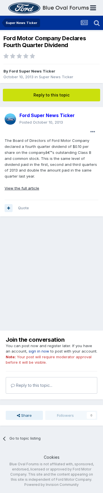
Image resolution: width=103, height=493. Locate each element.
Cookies (52, 457)
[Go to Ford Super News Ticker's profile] (10, 119)
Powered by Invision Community (51, 484)
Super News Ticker (56, 77)
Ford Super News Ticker (32, 71)
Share (26, 415)
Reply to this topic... (33, 385)
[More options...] (92, 131)
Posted (41, 122)
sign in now (39, 351)
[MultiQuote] (9, 208)
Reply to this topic (51, 94)
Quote (23, 208)
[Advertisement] (51, 273)
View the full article (22, 188)
